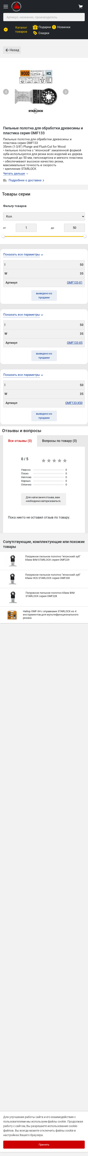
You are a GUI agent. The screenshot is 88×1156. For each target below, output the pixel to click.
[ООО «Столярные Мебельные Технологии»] (16, 10)
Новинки (63, 27)
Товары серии (16, 194)
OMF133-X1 (74, 282)
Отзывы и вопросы (21, 430)
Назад (14, 50)
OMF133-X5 (74, 343)
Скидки (43, 33)
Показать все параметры (21, 254)
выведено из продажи (44, 295)
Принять (44, 1144)
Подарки (44, 27)
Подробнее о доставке (25, 180)
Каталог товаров (21, 29)
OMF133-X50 (73, 403)
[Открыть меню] (5, 6)
